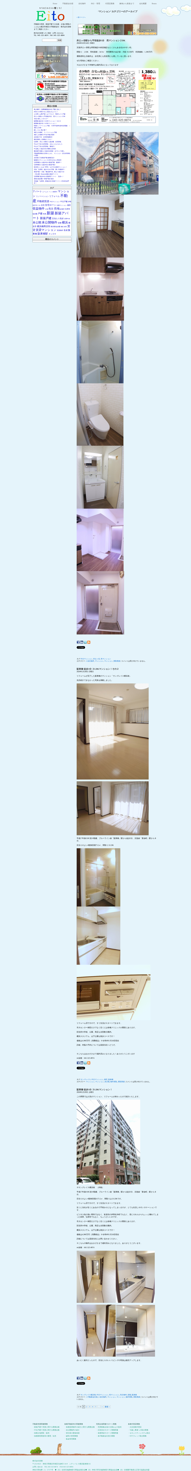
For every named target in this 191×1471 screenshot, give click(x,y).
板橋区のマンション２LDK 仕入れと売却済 (47, 160)
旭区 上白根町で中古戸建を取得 (44, 134)
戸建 (40, 213)
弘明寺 (67, 209)
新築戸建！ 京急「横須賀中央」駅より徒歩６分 (49, 171)
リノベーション (42, 196)
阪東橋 (110, 1079)
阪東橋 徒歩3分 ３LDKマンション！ (94, 1089)
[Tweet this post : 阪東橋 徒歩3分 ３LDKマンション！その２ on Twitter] (85, 1064)
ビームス (45, 192)
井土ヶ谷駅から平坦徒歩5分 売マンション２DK (101, 40)
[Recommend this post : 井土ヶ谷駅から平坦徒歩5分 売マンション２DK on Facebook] (78, 643)
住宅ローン (50, 205)
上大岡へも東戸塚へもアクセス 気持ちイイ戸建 (49, 114)
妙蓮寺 (62, 209)
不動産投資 (43, 201)
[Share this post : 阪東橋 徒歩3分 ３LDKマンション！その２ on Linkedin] (81, 1064)
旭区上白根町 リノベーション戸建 (46, 132)
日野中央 (67, 218)
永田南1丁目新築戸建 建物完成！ (44, 157)
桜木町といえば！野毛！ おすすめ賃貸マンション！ (50, 167)
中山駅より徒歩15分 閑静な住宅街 (45, 148)
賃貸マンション (46, 229)
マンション (99, 661)
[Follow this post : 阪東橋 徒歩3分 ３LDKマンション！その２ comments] (88, 1064)
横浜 (65, 222)
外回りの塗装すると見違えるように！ (46, 111)
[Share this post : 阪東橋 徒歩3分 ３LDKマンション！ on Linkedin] (81, 1379)
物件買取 (113, 1082)
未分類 (107, 1082)
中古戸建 (64, 201)
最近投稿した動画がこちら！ (43, 139)
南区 (105, 1079)
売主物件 (123, 1395)
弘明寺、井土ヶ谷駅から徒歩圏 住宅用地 (47, 141)
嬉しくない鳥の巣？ (40, 130)
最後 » (107, 1407)
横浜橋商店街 (43, 226)
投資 (44, 214)
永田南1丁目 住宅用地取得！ (43, 137)
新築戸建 (45, 218)
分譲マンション (62, 205)
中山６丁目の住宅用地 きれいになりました (48, 144)
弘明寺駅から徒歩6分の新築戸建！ (45, 164)
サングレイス (86, 1079)
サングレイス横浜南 (88, 1395)
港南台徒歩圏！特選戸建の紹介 (44, 179)
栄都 (129, 1395)
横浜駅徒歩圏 (55, 226)
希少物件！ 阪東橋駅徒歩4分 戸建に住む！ (47, 109)
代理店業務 (109, 4)
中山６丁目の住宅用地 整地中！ (44, 146)
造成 (66, 230)
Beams (154, 4)
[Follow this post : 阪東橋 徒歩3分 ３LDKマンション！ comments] (88, 1379)
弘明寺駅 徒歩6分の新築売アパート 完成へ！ (49, 176)
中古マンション (86, 659)
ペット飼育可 (53, 192)
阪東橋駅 (43, 233)
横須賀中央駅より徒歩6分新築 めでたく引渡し (49, 151)
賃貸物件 (60, 230)
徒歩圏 (35, 214)
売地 (57, 208)
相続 (62, 226)
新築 (50, 213)
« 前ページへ (81, 17)
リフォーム (54, 196)
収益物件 (39, 208)
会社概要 (143, 4)
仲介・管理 (95, 4)
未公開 (37, 222)
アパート (37, 191)
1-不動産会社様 (92, 1397)
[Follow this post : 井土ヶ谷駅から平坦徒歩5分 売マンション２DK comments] (88, 643)
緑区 (65, 226)
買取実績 (116, 661)
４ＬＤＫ (52, 234)
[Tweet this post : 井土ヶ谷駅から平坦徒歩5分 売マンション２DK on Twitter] (85, 643)
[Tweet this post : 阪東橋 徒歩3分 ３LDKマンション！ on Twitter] (85, 1379)
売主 (50, 208)
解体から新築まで (127, 4)
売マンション (106, 659)
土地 (46, 209)
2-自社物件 (90, 661)
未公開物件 (49, 222)
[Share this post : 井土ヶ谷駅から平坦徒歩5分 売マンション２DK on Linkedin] (81, 643)
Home (55, 4)
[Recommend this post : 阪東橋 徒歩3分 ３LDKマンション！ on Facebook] (78, 1379)
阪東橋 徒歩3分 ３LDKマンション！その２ (98, 669)
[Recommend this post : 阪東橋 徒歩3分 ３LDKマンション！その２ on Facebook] (78, 1064)
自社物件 (82, 4)
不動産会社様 (67, 4)
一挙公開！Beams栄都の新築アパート (46, 174)
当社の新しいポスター (41, 118)
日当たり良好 (58, 218)
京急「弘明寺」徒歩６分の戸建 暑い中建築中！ (49, 169)
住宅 (43, 205)
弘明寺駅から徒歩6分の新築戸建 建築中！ (48, 162)
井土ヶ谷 (96, 659)
